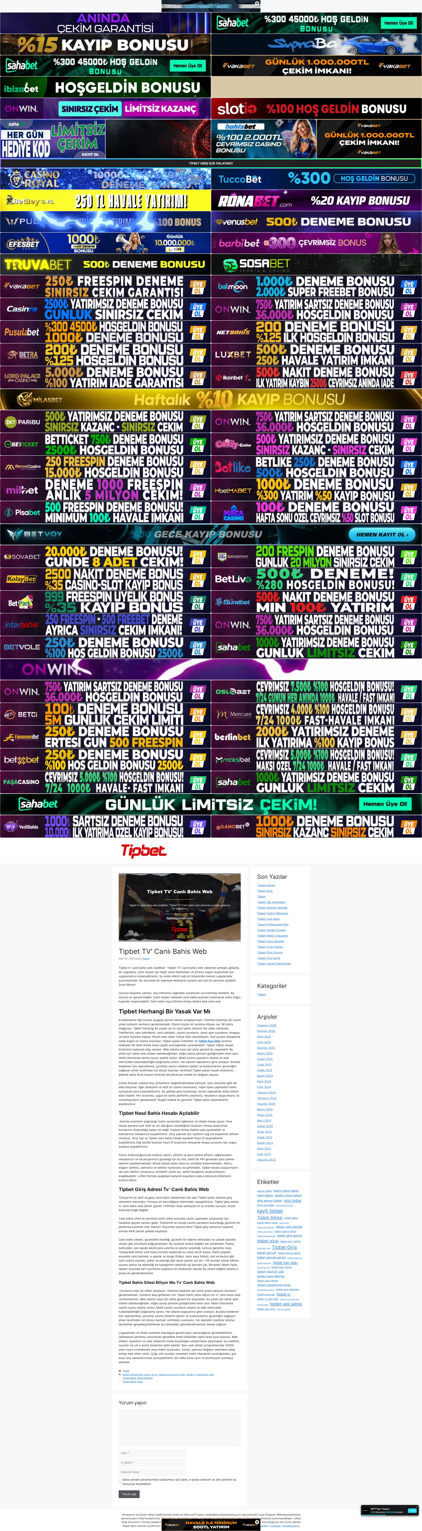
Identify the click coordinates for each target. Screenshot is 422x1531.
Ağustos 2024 (266, 1092)
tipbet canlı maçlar (265, 1232)
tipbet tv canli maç (267, 1299)
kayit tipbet (270, 1211)
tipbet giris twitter (290, 1241)
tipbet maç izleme (281, 1267)
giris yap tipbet (265, 1205)
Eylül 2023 (264, 1154)
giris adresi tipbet (269, 1200)
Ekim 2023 (264, 1148)
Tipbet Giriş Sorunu (270, 952)
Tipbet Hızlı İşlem (268, 919)
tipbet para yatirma (270, 1276)
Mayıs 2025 (264, 1053)
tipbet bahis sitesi (267, 1222)
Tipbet (126, 1371)
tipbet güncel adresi (271, 1257)
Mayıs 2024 (265, 1109)
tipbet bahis (291, 1218)
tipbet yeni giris (266, 1309)
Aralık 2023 (264, 1137)
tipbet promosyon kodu (172, 1374)
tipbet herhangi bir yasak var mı (139, 1374)
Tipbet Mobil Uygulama (272, 935)
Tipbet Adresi (266, 885)
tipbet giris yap (263, 1248)
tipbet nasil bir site (270, 1271)
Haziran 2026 (266, 1031)
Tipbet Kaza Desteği (270, 941)
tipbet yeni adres (286, 1304)
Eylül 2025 (264, 1042)
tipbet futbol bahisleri (266, 1236)
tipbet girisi (268, 1240)
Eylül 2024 (264, 1087)
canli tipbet (265, 1195)
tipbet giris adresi (289, 1235)
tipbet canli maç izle (265, 1227)
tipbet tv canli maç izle (289, 1299)
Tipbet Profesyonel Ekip (272, 924)
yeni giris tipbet (283, 1309)
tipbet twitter (262, 1305)
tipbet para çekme (267, 1280)
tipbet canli (284, 1223)
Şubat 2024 (265, 1126)
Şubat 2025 (265, 1059)
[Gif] (211, 399)
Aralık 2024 (264, 1070)
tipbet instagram (264, 1263)
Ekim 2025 (264, 1036)
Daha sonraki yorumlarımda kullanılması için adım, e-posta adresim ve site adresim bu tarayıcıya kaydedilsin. (179, 1482)
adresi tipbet (264, 1191)
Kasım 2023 (265, 1143)
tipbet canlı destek (289, 1227)
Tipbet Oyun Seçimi (270, 947)
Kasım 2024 (265, 1075)
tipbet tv (284, 1294)
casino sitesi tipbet (288, 1195)
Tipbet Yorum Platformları (274, 963)
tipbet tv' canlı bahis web (200, 1374)
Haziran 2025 (266, 1047)
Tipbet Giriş (265, 891)
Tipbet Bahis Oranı (132, 1381)
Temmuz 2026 (266, 1025)
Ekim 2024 (264, 1081)
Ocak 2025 (264, 1064)
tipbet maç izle (263, 1267)
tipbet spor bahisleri (287, 1289)
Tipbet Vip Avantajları (271, 902)
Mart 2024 (264, 1120)
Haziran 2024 (266, 1103)
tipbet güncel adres (289, 1253)
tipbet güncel (266, 1253)
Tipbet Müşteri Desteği (272, 907)
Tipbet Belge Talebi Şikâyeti (137, 1378)
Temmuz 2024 (266, 1098)
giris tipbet (292, 1200)
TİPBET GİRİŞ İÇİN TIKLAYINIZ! (211, 163)
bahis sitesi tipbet (286, 1191)
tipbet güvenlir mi (294, 1258)
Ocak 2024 (264, 1131)
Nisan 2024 (264, 1115)
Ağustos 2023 (266, 1159)
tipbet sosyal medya (265, 1290)
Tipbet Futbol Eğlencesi (272, 913)
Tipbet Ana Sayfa (268, 958)
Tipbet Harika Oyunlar (271, 930)
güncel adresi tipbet (284, 1205)
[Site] (105, 286)
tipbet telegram (266, 1294)
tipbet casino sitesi (285, 1231)
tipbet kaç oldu (285, 1262)
